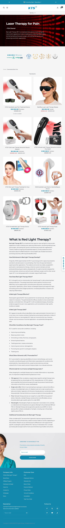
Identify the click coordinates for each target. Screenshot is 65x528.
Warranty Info (27, 481)
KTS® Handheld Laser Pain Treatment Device (17, 107)
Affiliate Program (7, 481)
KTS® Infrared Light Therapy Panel (47, 226)
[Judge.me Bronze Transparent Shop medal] (41, 56)
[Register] (26, 512)
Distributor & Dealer (8, 484)
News (4, 496)
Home (4, 69)
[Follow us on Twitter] (52, 508)
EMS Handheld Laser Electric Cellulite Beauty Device (47, 188)
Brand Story (6, 478)
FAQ (25, 475)
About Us (5, 487)
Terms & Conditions (29, 493)
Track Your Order (28, 499)
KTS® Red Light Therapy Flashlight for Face (17, 187)
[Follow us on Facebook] (47, 508)
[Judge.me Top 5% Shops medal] (55, 56)
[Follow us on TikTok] (57, 513)
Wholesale (5, 493)
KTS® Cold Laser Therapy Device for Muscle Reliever (17, 148)
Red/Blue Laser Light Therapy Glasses (47, 107)
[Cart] (61, 7)
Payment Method (28, 487)
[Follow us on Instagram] (57, 508)
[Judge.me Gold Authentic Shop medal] (35, 56)
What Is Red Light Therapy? (10, 475)
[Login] (57, 7)
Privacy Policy (27, 490)
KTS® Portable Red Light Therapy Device (17, 226)
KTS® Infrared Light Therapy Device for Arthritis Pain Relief (47, 148)
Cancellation (27, 496)
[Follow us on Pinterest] (47, 513)
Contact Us (6, 490)
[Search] (4, 7)
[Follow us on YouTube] (52, 513)
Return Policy (27, 484)
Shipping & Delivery (29, 478)
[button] (63, 263)
